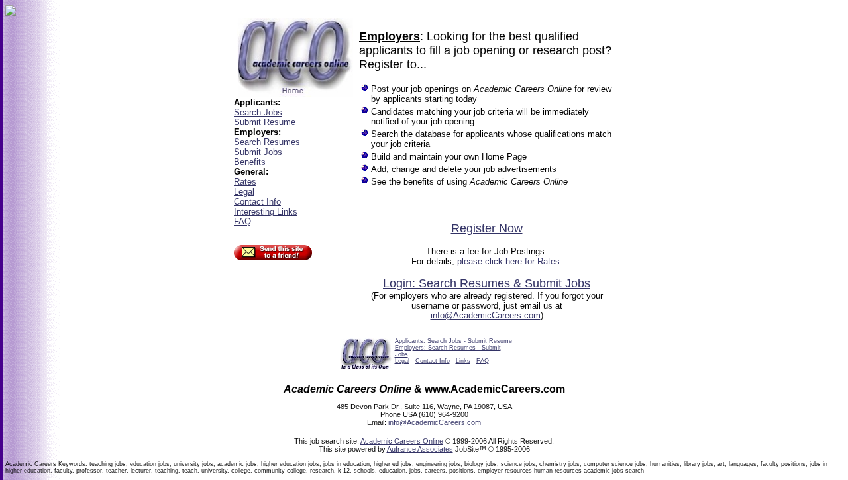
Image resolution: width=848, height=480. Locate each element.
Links (463, 361)
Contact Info (257, 202)
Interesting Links (265, 211)
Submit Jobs (258, 152)
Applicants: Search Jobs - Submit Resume (453, 341)
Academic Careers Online (401, 441)
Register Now (487, 228)
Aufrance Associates (420, 449)
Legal (244, 192)
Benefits (250, 162)
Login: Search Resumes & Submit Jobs (486, 283)
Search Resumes (267, 142)
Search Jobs (258, 112)
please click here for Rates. (509, 261)
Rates (245, 182)
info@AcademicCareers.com (486, 315)
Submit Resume (264, 122)
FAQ (242, 221)
